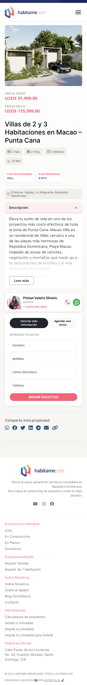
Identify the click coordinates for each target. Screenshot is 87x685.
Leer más (21, 281)
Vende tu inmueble (19, 623)
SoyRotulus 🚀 (54, 680)
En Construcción (17, 536)
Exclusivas (13, 549)
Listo (8, 530)
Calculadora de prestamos (25, 617)
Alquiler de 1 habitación (23, 569)
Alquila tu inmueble (19, 629)
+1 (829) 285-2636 (35, 306)
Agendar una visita (62, 322)
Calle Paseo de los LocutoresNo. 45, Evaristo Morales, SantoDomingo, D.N (29, 654)
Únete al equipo (17, 590)
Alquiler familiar (17, 563)
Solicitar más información (28, 322)
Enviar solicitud (43, 397)
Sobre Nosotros (17, 584)
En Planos (12, 543)
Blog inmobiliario (18, 596)
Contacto (12, 602)
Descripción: (19, 207)
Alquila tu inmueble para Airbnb (29, 635)
